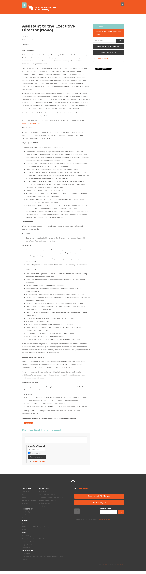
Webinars (42, 506)
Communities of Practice (47, 494)
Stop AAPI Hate (27, 545)
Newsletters (26, 547)
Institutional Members (29, 500)
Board (24, 497)
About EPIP (27, 488)
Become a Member (28, 518)
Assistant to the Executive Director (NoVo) (108, 33)
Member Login (27, 515)
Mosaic (105, 564)
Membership (27, 509)
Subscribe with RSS (103, 58)
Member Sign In (108, 52)
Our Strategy (28, 551)
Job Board (99, 27)
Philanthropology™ (45, 503)
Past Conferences (28, 530)
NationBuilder (120, 564)
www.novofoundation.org (31, 123)
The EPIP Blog (26, 536)
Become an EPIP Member (108, 46)
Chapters (25, 503)
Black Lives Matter (28, 542)
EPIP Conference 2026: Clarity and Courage (36, 527)
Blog (24, 533)
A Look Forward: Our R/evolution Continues (36, 539)
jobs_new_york (29, 423)
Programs (44, 488)
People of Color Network (47, 500)
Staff (23, 494)
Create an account (38, 461)
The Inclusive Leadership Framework (51, 497)
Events (25, 521)
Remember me (35, 453)
